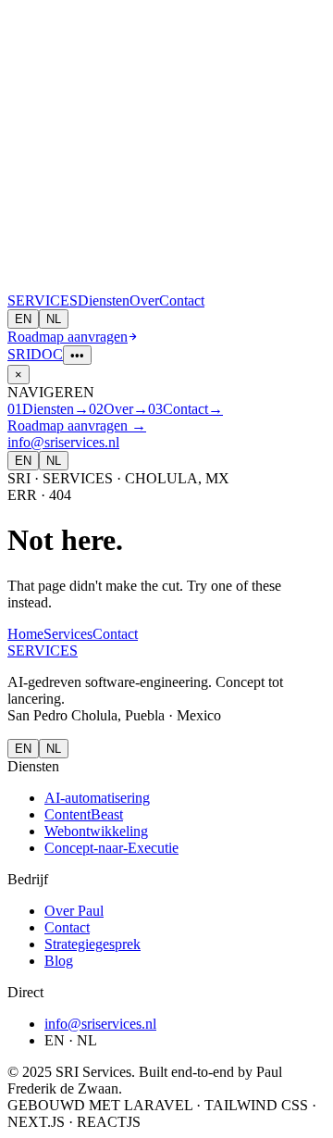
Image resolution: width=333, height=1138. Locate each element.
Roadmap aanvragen (67, 336)
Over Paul (74, 911)
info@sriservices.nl (63, 442)
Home (25, 634)
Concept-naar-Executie (111, 848)
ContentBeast (83, 814)
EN (23, 319)
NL (53, 319)
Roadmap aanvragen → (76, 425)
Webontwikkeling (96, 831)
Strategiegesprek (92, 944)
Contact (181, 300)
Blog (58, 961)
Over (144, 300)
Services (67, 634)
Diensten (104, 300)
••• (77, 355)
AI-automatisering (97, 798)
